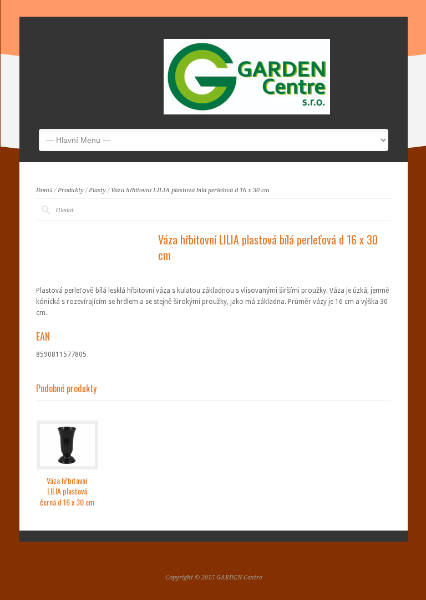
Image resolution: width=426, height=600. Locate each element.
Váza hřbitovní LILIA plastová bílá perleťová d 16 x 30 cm (190, 190)
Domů (44, 190)
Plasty (97, 190)
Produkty (71, 190)
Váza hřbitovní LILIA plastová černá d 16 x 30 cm (67, 491)
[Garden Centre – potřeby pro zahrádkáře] (247, 112)
